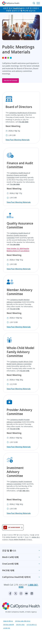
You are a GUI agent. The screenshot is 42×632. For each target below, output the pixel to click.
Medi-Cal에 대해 (10, 557)
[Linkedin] (32, 593)
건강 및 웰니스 (9, 550)
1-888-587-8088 (28, 585)
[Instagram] (21, 593)
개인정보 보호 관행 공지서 (22, 621)
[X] (15, 593)
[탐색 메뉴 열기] (39, 3)
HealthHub (17, 8)
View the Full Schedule (10, 80)
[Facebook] (10, 593)
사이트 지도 (6, 628)
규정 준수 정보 (20, 624)
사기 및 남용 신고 (32, 624)
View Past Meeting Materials (18, 140)
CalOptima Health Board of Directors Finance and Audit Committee (18, 175)
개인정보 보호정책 (8, 624)
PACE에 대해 (8, 570)
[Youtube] (26, 593)
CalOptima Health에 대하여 (16, 577)
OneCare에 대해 (10, 563)
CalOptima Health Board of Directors (22, 113)
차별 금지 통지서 (8, 621)
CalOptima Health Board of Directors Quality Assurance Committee (18, 235)
